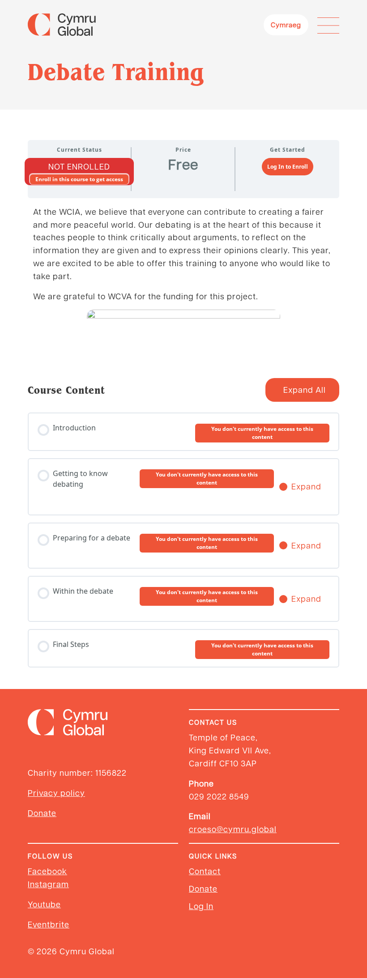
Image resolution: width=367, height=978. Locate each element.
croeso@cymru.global (233, 829)
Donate (42, 813)
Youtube (44, 904)
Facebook (47, 871)
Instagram (48, 884)
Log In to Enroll (287, 166)
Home (39, 121)
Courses (75, 121)
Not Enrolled (79, 166)
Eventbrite (48, 924)
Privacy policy (56, 792)
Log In (201, 906)
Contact (205, 871)
